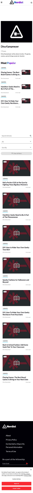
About (8, 435)
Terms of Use (11, 451)
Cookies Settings (16, 479)
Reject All (16, 483)
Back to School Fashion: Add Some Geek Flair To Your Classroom (15, 346)
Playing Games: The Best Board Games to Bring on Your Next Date (15, 378)
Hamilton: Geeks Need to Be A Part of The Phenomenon (16, 216)
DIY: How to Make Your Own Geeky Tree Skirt (16, 248)
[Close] (31, 470)
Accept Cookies (16, 488)
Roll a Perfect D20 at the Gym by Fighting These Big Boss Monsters (15, 183)
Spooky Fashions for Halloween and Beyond (16, 281)
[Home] (9, 428)
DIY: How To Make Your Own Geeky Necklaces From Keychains (16, 313)
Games (3, 67)
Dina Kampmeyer (5, 78)
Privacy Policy (11, 440)
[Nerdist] (16, 2)
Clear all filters (17, 153)
